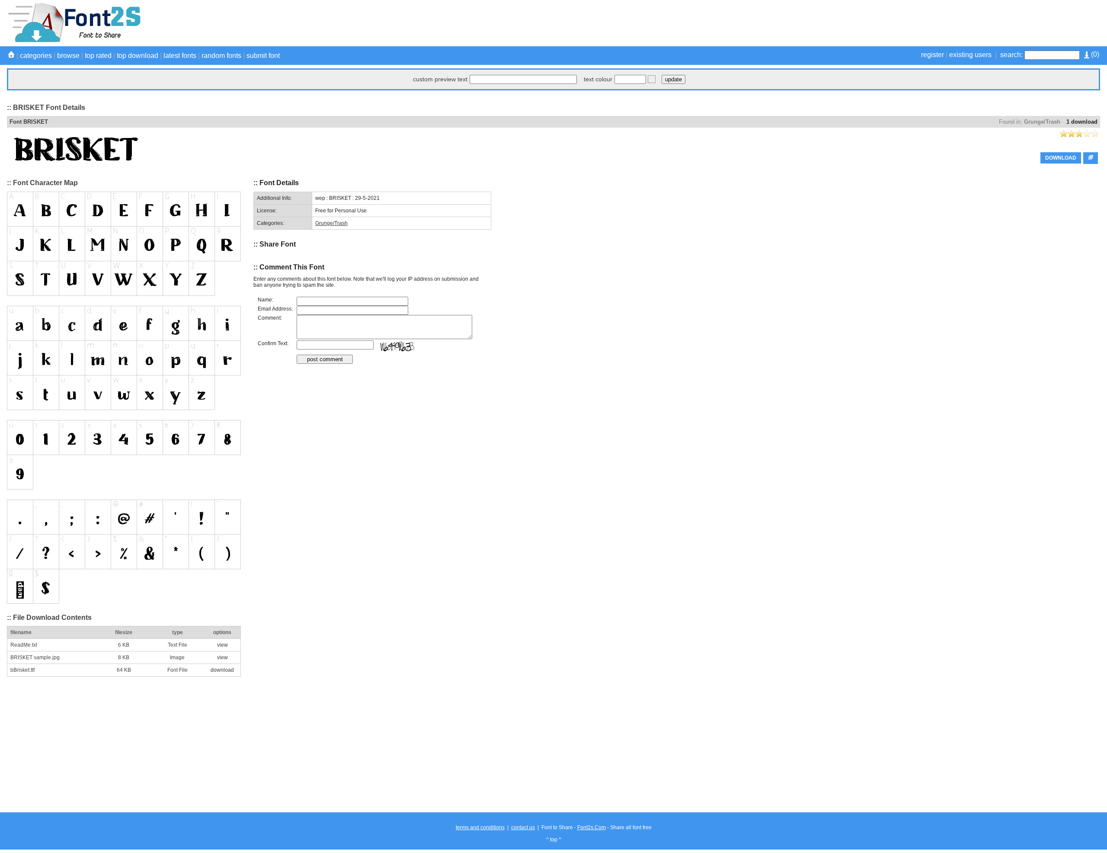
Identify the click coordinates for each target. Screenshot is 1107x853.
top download (137, 55)
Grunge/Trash (1042, 122)
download (222, 670)
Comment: (270, 318)
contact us (523, 827)
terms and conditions (480, 827)
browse (68, 55)
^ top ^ (553, 840)
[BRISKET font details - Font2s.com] (74, 41)
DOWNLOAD (1060, 158)
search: (1011, 54)
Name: (265, 300)
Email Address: (275, 309)
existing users (970, 54)
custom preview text (440, 79)
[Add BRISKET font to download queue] (1090, 158)
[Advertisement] (942, 22)
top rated (98, 55)
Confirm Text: (273, 343)
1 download (1081, 122)
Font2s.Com (591, 827)
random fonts (221, 55)
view (222, 645)
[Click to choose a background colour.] (652, 79)
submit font (263, 55)
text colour (598, 79)
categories (36, 55)
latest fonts (179, 55)
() (1094, 54)
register (932, 54)
